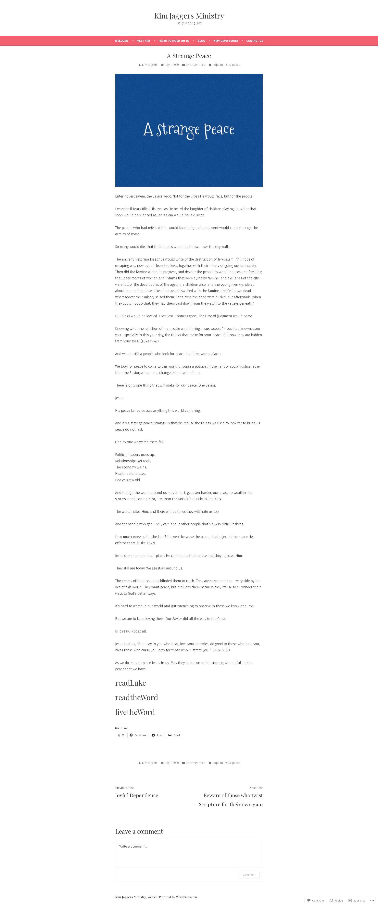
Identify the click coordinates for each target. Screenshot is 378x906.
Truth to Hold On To (173, 41)
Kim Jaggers (150, 65)
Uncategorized (195, 65)
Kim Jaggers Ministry (189, 15)
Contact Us (254, 41)
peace (236, 65)
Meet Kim (143, 41)
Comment (249, 874)
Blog (201, 41)
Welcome (121, 41)
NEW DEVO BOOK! (226, 41)
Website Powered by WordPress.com (172, 897)
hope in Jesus (221, 65)
